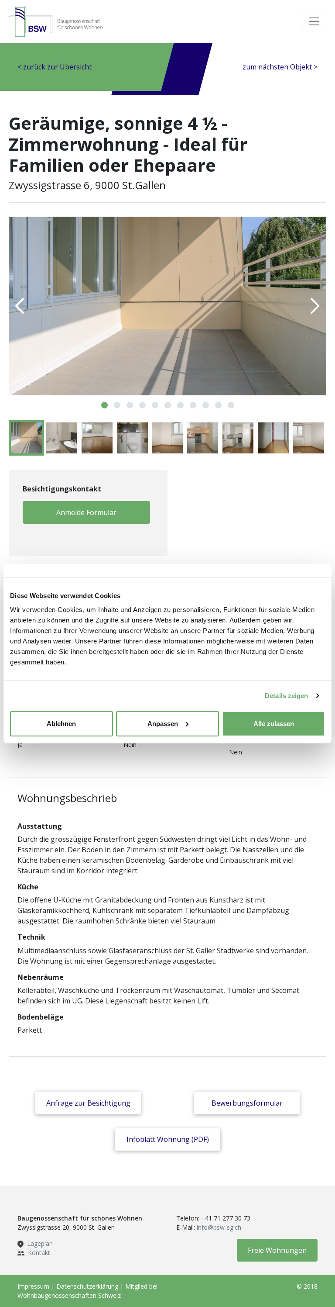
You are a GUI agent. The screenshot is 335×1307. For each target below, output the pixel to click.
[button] (104, 405)
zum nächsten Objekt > (280, 67)
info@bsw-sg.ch (219, 1227)
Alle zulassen (273, 723)
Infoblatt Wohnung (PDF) (167, 1139)
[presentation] (20, 306)
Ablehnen (61, 723)
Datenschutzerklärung (87, 1286)
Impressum (33, 1286)
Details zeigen (286, 695)
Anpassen (162, 723)
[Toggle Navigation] (314, 21)
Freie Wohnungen (277, 1250)
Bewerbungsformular (247, 1103)
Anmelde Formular (86, 512)
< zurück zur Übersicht (54, 67)
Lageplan (40, 1243)
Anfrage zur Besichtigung (88, 1103)
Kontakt (39, 1252)
